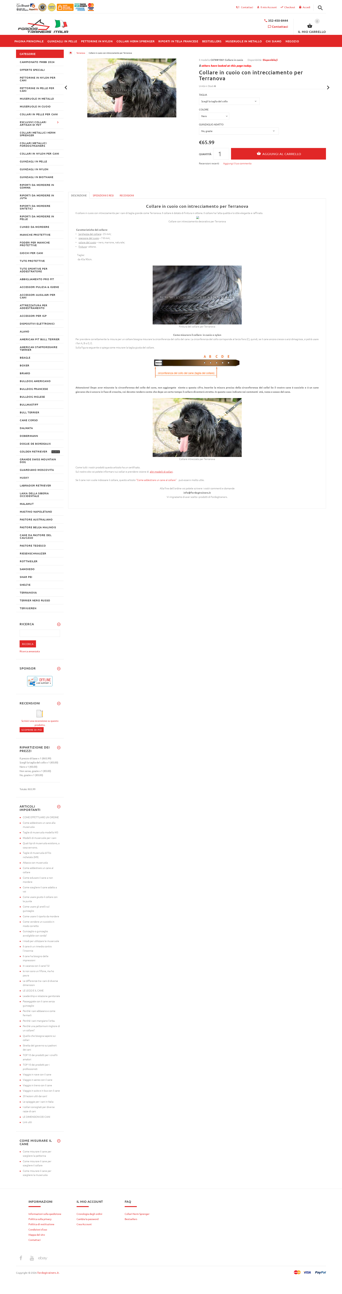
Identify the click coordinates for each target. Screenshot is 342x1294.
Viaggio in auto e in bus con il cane (41, 1090)
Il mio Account (269, 7)
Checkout (289, 7)
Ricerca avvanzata (30, 651)
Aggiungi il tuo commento (237, 163)
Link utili (27, 1122)
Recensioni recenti (209, 163)
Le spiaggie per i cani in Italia (38, 1101)
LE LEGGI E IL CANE (33, 990)
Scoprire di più (31, 729)
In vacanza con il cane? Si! (36, 965)
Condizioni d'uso (37, 1229)
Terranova (80, 52)
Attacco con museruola (35, 862)
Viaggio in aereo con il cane (37, 1079)
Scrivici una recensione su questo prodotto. (39, 722)
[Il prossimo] (328, 88)
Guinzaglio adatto (211, 124)
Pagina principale (70, 53)
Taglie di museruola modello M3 (40, 832)
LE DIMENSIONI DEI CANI (36, 1116)
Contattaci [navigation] (247, 7)
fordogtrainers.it (48, 1272)
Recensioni (127, 195)
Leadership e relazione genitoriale (41, 996)
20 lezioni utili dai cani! (35, 1096)
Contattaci (280, 26)
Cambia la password (88, 1219)
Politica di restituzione (41, 1224)
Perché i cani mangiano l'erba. (39, 1020)
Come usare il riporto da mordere (41, 916)
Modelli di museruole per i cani (39, 838)
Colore (204, 109)
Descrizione (79, 195)
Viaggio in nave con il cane (37, 1074)
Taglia (203, 94)
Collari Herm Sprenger (137, 1213)
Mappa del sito (36, 1234)
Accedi (306, 7)
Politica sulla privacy (39, 1219)
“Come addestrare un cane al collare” (157, 480)
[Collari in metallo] (149, 471)
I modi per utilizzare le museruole (41, 941)
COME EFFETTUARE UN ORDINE (41, 817)
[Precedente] (66, 88)
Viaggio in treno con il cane (37, 1085)
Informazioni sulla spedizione (44, 1213)
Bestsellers (131, 1219)
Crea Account (84, 1224)
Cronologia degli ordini (89, 1213)
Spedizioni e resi (103, 195)
